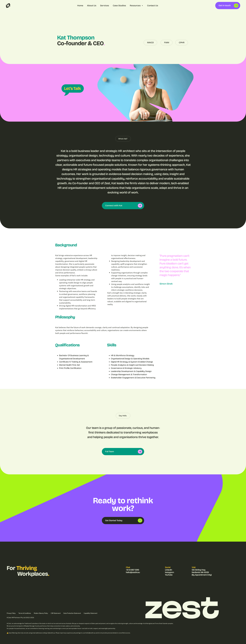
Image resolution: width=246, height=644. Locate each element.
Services (104, 5)
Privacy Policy (11, 613)
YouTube (168, 575)
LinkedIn (168, 570)
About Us (91, 5)
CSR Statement (56, 613)
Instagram (169, 572)
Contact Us (152, 5)
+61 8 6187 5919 (132, 570)
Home (80, 5)
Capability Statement (90, 613)
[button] (123, 138)
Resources (135, 5)
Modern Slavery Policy (41, 613)
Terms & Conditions (24, 613)
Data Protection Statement (72, 613)
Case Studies (119, 5)
